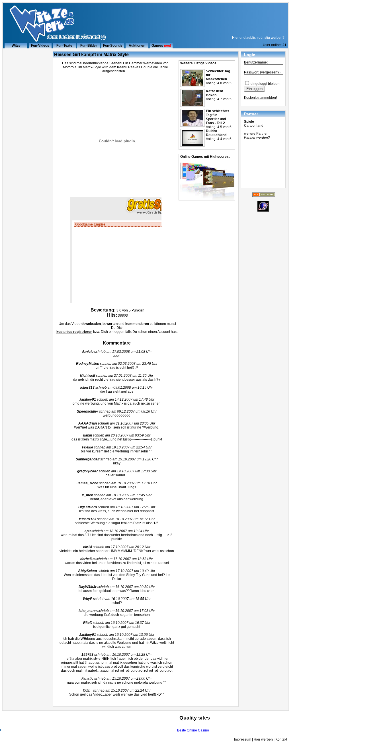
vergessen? (270, 72)
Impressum (242, 739)
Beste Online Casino (193, 730)
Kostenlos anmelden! (260, 98)
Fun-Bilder (88, 46)
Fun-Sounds (112, 46)
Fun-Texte (64, 46)
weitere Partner (256, 134)
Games (157, 46)
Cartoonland (253, 126)
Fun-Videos (40, 46)
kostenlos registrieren (74, 332)
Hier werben (263, 739)
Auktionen (137, 46)
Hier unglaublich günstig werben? (258, 38)
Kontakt (281, 739)
